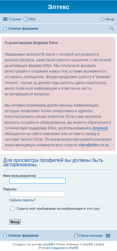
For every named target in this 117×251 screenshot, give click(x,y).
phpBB (48, 244)
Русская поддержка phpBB (58, 247)
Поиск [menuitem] (112, 29)
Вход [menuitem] (110, 19)
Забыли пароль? (22, 200)
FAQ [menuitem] (32, 19)
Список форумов (23, 235)
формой (100, 128)
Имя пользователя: (19, 176)
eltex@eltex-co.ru (94, 145)
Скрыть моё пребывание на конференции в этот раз (58, 208)
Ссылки (15, 19)
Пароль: (10, 189)
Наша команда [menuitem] (91, 235)
